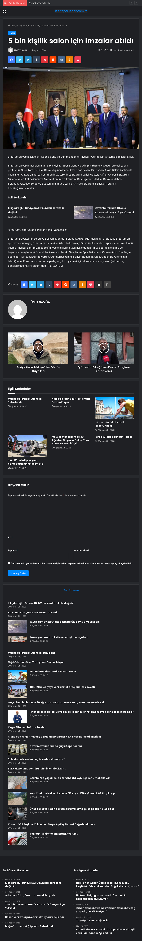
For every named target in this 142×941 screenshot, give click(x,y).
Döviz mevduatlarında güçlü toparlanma (56, 746)
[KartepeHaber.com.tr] (71, 11)
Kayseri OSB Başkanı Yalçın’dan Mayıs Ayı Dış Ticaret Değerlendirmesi (52, 824)
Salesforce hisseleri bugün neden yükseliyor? (36, 759)
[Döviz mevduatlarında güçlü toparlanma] (17, 749)
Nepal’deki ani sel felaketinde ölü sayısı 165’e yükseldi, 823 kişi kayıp (72, 793)
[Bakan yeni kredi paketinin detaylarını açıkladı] (17, 642)
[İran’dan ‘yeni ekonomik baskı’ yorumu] (17, 838)
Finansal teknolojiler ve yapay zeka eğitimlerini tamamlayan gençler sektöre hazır (82, 712)
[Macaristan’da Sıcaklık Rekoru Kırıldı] (114, 408)
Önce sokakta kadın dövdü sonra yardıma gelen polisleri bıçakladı (72, 809)
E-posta (13, 550)
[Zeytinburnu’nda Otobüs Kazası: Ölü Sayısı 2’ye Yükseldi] (83, 212)
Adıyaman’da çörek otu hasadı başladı (32, 612)
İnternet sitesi (81, 550)
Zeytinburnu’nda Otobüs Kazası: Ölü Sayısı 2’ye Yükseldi (58, 3)
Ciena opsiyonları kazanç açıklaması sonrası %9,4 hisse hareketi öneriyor (54, 736)
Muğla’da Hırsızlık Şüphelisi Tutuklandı (25, 400)
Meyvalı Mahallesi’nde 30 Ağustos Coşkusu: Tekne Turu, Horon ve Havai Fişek (71, 440)
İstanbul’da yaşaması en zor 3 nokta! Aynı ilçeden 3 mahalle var (70, 778)
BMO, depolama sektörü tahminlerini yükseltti (37, 768)
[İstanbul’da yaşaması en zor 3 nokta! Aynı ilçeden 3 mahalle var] (17, 782)
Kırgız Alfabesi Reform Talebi (113, 437)
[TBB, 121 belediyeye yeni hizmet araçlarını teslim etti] (27, 446)
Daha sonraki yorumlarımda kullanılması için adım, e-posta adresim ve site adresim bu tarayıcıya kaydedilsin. (72, 563)
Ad (10, 537)
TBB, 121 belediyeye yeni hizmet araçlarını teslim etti (25, 462)
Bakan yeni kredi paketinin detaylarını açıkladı (59, 637)
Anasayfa (15, 25)
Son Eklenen (71, 590)
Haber (26, 25)
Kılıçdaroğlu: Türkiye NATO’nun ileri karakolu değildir (41, 603)
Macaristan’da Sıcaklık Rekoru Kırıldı (110, 424)
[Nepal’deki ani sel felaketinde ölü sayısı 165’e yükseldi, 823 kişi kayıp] (17, 798)
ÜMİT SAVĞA (21, 50)
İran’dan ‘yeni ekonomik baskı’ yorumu (54, 833)
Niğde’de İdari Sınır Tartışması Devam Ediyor (71, 400)
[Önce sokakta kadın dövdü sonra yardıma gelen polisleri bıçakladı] (17, 813)
